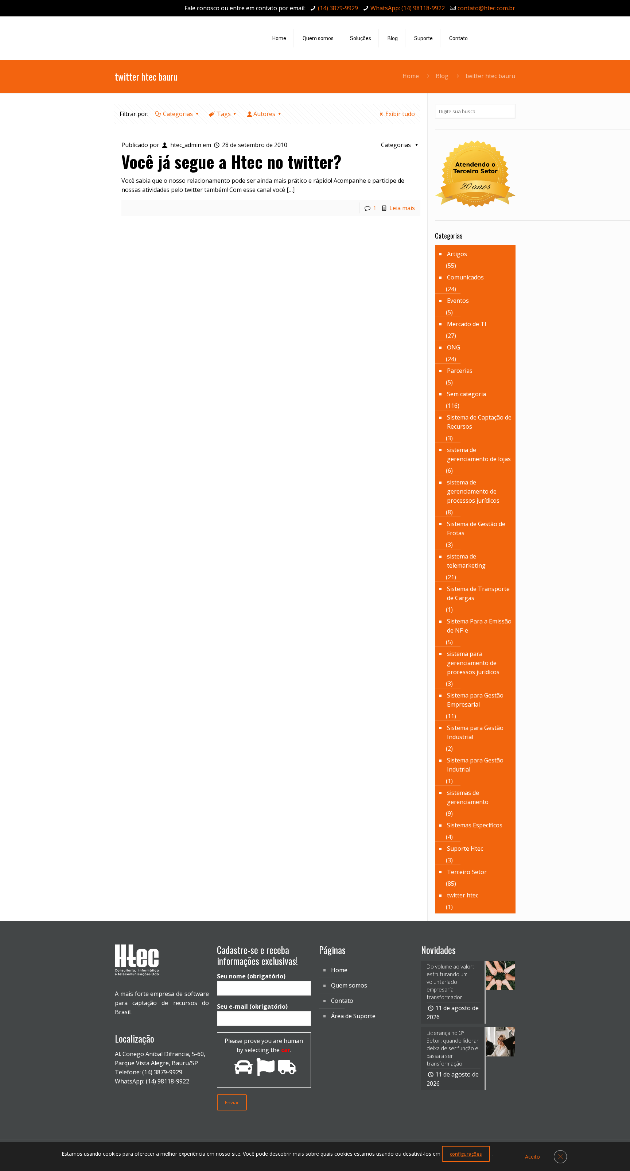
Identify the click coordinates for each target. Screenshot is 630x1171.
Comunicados (465, 277)
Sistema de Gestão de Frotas (476, 528)
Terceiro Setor (467, 872)
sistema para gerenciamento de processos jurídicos (473, 663)
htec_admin (185, 145)
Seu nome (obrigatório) (251, 976)
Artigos (457, 254)
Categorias (178, 114)
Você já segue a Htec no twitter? (231, 161)
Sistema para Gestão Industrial (475, 732)
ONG (453, 347)
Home (410, 76)
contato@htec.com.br (486, 8)
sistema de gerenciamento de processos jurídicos (473, 491)
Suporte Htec (465, 849)
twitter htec (462, 895)
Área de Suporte (353, 1016)
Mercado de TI (466, 324)
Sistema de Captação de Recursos (479, 421)
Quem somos (349, 985)
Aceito (532, 1156)
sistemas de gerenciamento (468, 797)
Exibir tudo (400, 114)
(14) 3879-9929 (338, 8)
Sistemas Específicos (474, 825)
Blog (442, 76)
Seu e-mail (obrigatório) (252, 1006)
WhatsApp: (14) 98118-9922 (407, 8)
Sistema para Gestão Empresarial (475, 699)
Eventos (458, 301)
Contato (342, 1001)
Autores (264, 114)
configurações (466, 1154)
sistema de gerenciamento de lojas (479, 454)
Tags (224, 114)
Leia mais (402, 208)
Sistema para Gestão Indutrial (475, 764)
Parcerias (459, 371)
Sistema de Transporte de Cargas (478, 593)
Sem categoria (466, 394)
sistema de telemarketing (466, 560)
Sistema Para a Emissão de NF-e (479, 625)
